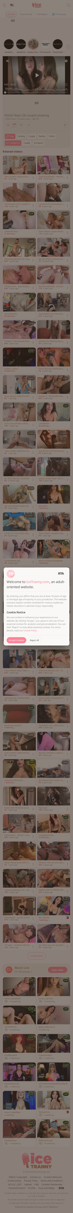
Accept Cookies (16, 640)
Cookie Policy (30, 630)
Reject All (34, 640)
